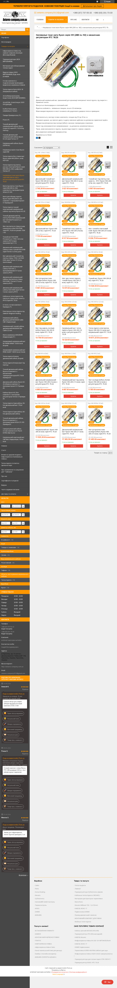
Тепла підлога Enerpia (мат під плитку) (14, 364)
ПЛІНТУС (38, 941)
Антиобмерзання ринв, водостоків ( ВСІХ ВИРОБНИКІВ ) (14, 97)
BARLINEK (38, 915)
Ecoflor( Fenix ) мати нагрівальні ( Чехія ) (10, 110)
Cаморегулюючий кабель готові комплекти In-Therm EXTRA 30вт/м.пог (12, 431)
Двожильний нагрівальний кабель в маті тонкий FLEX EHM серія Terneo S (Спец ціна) (14, 249)
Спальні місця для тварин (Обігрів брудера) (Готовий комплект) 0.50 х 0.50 (13, 704)
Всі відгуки (22, 875)
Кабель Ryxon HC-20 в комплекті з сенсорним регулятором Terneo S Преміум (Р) (14, 396)
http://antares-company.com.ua (12, 667)
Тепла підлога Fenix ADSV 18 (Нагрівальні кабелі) (13, 90)
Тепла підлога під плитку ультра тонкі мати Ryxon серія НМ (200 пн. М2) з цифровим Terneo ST (14, 168)
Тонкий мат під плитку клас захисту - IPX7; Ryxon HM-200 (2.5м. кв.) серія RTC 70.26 (100, 181)
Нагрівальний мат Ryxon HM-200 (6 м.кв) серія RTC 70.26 (47, 431)
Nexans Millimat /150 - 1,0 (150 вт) (86, 905)
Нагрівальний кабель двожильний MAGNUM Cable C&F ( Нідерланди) (13, 320)
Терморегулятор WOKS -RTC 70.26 (87, 962)
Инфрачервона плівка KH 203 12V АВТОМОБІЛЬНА (93, 941)
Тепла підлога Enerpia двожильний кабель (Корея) (13, 357)
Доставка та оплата (8, 494)
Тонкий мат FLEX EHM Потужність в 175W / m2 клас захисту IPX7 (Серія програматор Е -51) (13, 240)
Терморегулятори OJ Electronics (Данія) (88, 892)
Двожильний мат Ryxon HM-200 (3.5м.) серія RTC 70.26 (46, 230)
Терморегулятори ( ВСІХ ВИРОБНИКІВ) (11, 60)
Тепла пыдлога (80, 885)
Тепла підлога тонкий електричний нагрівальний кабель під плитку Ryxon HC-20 (14, 209)
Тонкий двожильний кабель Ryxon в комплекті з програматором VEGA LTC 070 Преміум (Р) (13, 421)
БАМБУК (38, 934)
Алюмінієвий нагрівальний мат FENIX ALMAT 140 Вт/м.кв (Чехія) (14, 351)
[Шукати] (27, 29)
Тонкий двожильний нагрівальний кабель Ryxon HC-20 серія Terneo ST (13, 137)
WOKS (37, 908)
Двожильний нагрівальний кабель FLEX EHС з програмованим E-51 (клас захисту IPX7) (12, 270)
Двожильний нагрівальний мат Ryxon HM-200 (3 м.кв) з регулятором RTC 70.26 (46, 382)
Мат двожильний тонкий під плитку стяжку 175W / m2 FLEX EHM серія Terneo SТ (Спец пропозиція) (13, 259)
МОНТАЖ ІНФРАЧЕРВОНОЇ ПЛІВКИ (47, 937)
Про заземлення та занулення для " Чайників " (12, 471)
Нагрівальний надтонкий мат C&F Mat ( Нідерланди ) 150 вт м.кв (13, 439)
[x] (39, 138)
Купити (46, 195)
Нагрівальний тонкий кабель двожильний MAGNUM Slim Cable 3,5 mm (13, 328)
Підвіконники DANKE (82, 912)
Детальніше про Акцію (92, 6)
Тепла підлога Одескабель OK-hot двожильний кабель (14, 413)
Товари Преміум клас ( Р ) (12, 115)
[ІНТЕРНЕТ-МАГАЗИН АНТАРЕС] (15, 16)
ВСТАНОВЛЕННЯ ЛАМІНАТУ (44, 931)
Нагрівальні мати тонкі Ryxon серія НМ (13, 151)
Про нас (4, 476)
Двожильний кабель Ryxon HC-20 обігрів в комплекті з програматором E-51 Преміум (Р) (14, 385)
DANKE (37, 912)
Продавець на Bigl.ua (58, 970)
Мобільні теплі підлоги (83, 922)
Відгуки (4, 485)
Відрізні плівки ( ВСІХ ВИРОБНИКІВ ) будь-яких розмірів (11, 74)
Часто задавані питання (10, 489)
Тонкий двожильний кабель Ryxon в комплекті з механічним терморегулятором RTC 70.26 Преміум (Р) (13, 373)
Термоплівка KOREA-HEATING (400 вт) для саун (91, 950)
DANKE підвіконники (82, 947)
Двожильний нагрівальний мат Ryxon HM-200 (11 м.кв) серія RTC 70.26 (72, 432)
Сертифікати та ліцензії (9, 481)
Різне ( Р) (6, 120)
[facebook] (37, 138)
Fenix (37, 889)
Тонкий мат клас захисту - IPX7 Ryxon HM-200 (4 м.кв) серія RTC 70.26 (72, 231)
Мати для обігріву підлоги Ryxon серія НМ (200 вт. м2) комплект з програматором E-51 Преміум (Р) (14, 200)
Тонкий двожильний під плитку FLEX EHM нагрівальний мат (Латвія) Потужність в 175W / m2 (14, 219)
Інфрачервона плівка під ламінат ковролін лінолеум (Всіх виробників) (12, 53)
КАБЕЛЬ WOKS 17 (81, 908)
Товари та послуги (8, 46)
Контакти (85, 19)
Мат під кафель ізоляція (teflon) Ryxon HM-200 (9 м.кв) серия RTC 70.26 (45, 330)
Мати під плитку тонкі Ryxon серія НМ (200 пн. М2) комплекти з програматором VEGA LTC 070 (13, 189)
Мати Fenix (79, 902)
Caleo (37, 885)
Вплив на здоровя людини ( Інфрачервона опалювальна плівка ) (11, 457)
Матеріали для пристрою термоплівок (89, 899)
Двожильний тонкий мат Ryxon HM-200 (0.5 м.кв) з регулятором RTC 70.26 (45, 181)
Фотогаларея (6, 42)
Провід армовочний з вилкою (86, 915)
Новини (4, 446)
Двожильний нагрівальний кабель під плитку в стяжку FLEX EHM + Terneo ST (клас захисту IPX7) (13, 280)
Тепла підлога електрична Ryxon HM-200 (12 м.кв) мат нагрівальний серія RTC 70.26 (100, 330)
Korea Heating (40, 892)
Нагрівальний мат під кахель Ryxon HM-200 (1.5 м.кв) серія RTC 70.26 (73, 382)
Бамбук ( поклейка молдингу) (45, 954)
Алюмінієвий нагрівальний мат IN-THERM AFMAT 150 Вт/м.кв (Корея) (14, 343)
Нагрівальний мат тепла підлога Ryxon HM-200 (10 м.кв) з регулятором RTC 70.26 (72, 331)
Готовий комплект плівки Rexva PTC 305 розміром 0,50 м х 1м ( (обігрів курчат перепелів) (15, 770)
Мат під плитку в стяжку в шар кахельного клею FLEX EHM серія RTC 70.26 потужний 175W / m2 (14, 229)
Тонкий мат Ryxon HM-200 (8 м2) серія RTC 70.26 (100, 279)
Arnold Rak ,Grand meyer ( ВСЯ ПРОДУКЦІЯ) (13, 103)
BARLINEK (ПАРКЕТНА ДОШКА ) (45, 957)
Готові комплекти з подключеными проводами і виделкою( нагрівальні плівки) (14, 83)
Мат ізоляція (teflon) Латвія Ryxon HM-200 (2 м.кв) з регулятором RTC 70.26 (99, 382)
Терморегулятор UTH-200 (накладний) (88, 934)
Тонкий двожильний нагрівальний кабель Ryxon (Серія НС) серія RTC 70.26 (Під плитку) (13, 127)
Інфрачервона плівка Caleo (45, 947)
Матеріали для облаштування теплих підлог (14, 67)
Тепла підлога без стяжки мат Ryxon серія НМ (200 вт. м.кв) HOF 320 (13, 158)
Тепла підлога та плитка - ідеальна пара (10, 464)
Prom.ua (69, 968)
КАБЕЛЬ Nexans (80, 937)
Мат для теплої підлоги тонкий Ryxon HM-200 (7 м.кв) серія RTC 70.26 (71, 280)
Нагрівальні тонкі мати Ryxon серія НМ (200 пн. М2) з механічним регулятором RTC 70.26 (13, 178)
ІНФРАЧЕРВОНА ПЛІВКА (43, 944)
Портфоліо (5, 37)
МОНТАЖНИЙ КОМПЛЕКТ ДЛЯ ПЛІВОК (88, 918)
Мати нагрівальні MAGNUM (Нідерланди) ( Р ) (13, 336)
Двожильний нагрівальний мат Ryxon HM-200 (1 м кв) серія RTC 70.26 (72, 181)
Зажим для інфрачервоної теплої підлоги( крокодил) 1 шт (14, 833)
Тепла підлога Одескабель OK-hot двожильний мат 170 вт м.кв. (14, 405)
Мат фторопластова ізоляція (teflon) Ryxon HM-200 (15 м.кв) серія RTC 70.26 (100, 432)
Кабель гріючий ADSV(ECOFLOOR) (87, 931)
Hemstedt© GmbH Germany (45, 902)
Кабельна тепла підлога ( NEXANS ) (87, 895)
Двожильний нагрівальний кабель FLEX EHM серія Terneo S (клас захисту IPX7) (13, 290)
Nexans (37, 895)
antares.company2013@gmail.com (13, 673)
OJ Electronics (39, 899)
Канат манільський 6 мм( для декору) (48, 950)
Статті (3, 450)
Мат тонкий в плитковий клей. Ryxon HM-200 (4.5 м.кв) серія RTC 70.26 (100, 231)
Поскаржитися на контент (60, 972)
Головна (40, 19)
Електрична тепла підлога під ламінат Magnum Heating (13, 312)
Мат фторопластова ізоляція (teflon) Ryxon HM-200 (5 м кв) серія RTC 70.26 (46, 280)
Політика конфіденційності (78, 972)
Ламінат (78, 889)
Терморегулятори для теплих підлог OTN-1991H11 (92, 959)
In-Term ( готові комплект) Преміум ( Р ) (12, 306)
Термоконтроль (41, 905)
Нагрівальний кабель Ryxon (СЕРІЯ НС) (13, 144)
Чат (109, 982)
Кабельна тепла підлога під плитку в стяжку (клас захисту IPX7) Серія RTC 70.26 (13, 298)
